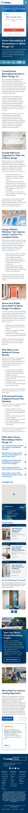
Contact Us (21, 778)
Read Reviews (7, 718)
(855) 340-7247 (7, 766)
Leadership (4, 780)
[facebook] (10, 768)
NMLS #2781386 (21, 781)
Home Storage (14, 786)
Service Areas (5, 776)
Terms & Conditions (17, 34)
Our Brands (4, 778)
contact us (15, 654)
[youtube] (15, 768)
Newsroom (4, 789)
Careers (3, 785)
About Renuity (5, 774)
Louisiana (17, 108)
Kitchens (12, 780)
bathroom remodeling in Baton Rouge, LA (13, 171)
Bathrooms (13, 774)
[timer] (14, 525)
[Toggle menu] (25, 2)
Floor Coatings (14, 784)
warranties (11, 430)
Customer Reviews (4, 782)
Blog (3, 787)
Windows (13, 776)
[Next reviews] (24, 718)
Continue (14, 30)
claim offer (14, 538)
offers (23, 431)
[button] (14, 494)
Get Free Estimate (16, 758)
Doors (12, 778)
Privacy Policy (9, 34)
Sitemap (22, 809)
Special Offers (22, 776)
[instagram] (12, 768)
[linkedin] (18, 768)
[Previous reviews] (20, 718)
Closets (12, 782)
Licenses (21, 783)
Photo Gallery (22, 774)
